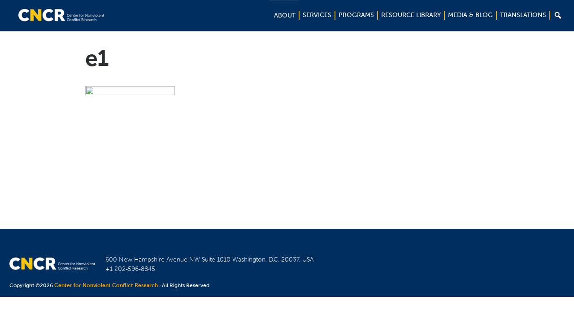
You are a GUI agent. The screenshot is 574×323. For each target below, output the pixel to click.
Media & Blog (470, 15)
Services (317, 15)
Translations (523, 15)
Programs (356, 15)
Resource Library (411, 15)
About (285, 15)
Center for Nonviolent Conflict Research (106, 285)
